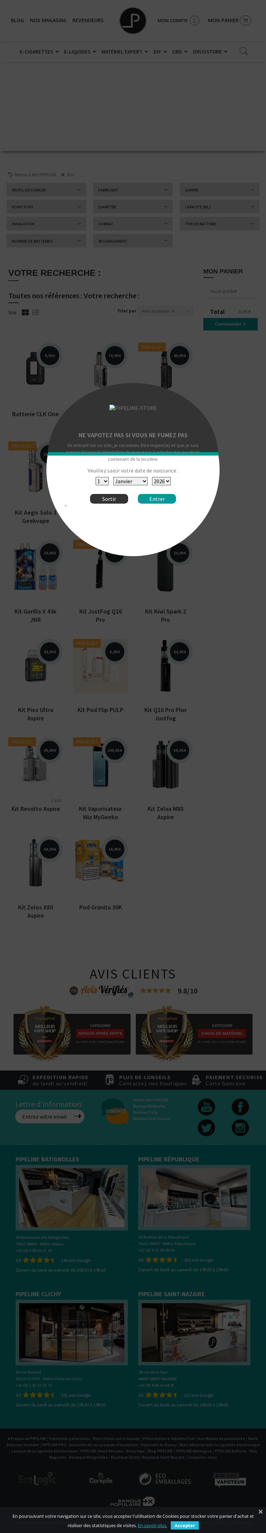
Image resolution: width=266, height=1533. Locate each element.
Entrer (157, 498)
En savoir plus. (152, 1525)
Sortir (109, 498)
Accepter (185, 1525)
